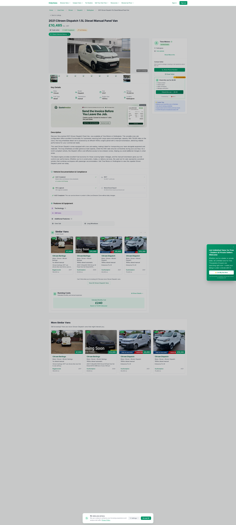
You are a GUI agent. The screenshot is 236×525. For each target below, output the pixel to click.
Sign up (183, 3)
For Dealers (89, 3)
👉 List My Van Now (221, 272)
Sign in (174, 3)
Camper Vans (77, 3)
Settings (134, 518)
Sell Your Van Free (101, 3)
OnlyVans (53, 3)
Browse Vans (64, 3)
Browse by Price (127, 3)
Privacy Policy (106, 520)
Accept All (146, 518)
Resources (114, 3)
